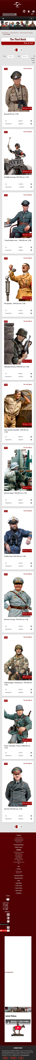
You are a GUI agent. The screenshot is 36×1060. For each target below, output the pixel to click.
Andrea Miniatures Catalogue (26, 32)
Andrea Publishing (19, 858)
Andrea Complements (19, 855)
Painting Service (19, 872)
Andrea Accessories (18, 853)
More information (25, 1055)
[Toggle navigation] (31, 18)
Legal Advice (19, 883)
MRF (19, 863)
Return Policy (19, 890)
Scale (19, 56)
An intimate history (18, 837)
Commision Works (18, 875)
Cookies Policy (18, 888)
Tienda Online (5, 32)
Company (19, 835)
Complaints (18, 893)
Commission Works (19, 871)
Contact (24, 11)
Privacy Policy (18, 885)
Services (19, 869)
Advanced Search (19, 878)
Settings (5, 1057)
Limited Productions (18, 856)
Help (19, 880)
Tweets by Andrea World (9, 972)
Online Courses (18, 847)
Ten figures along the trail (18, 839)
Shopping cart (34, 12)
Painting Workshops (18, 845)
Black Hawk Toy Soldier (19, 859)
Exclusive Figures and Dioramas (18, 862)
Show (4, 56)
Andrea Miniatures (14, 32)
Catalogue (18, 850)
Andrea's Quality (19, 842)
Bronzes (18, 860)
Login (28, 11)
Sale (19, 866)
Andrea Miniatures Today (18, 840)
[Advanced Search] (32, 14)
